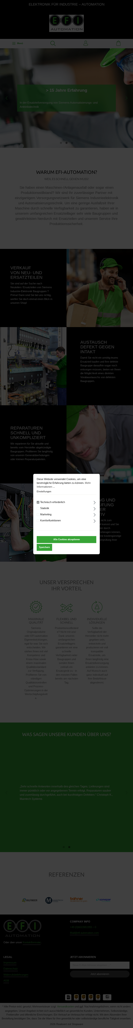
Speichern (44, 547)
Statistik (44, 508)
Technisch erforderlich (52, 502)
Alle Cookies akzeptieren (66, 539)
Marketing (45, 514)
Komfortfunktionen (50, 520)
